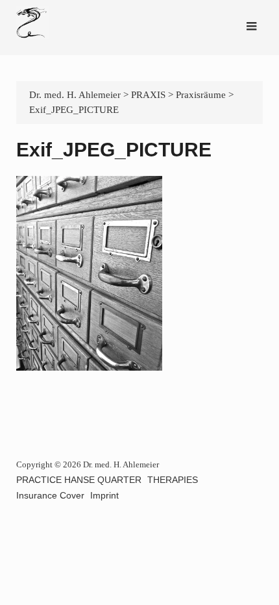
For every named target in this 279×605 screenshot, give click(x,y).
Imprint (104, 495)
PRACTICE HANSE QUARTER (78, 480)
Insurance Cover (50, 495)
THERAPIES (172, 480)
